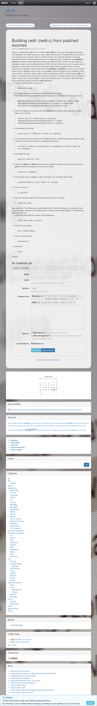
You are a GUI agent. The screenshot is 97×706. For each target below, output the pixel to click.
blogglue (27, 423)
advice (9, 423)
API (9, 481)
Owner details (16, 449)
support (30, 429)
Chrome (13, 493)
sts (23, 430)
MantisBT (13, 504)
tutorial (47, 430)
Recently (14, 440)
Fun (9, 559)
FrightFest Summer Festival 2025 (23, 676)
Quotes (12, 580)
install (43, 426)
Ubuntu (15, 592)
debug (51, 423)
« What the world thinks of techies (20, 25)
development (57, 423)
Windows (13, 596)
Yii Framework (15, 528)
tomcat (42, 430)
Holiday (13, 573)
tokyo (38, 430)
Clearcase (14, 495)
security (14, 430)
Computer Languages (16, 533)
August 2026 (48, 376)
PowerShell (14, 549)
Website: (25, 288)
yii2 (85, 430)
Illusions (13, 575)
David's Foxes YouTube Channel (23, 683)
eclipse (69, 422)
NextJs (12, 514)
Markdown (37, 343)
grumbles (23, 426)
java (51, 426)
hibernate (29, 426)
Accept (90, 703)
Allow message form (41, 335)
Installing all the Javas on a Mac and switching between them (33, 673)
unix (52, 430)
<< (41, 394)
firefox (82, 423)
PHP (11, 547)
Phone (10, 599)
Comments (27, 639)
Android (13, 601)
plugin (73, 426)
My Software (14, 509)
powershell (79, 426)
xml (81, 430)
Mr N (21, 2)
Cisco (12, 585)
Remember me (38, 332)
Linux (12, 587)
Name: (26, 274)
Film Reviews (15, 568)
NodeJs (13, 545)
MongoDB (14, 507)
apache (14, 423)
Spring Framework (17, 521)
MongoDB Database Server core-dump (25, 680)
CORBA (13, 483)
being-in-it (20, 423)
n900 (56, 426)
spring (19, 430)
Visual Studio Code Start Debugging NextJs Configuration (32, 690)
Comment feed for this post (49, 360)
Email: (26, 280)
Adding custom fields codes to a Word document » (70, 25)
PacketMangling (17, 625)
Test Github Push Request (20, 678)
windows (72, 430)
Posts (20, 639)
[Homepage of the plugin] (42, 296)
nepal (60, 425)
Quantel (13, 516)
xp (82, 430)
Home (13, 2)
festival (75, 423)
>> (56, 394)
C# (11, 535)
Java (12, 540)
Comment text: (23, 296)
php (71, 426)
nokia (64, 426)
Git (11, 500)
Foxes (12, 570)
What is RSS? (12, 645)
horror (39, 426)
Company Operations (16, 530)
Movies (12, 578)
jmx (54, 426)
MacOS (13, 594)
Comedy (13, 561)
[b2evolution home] (12, 658)
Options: (25, 333)
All (9, 478)
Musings (15, 566)
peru (67, 426)
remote (10, 430)
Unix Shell (14, 556)
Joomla (12, 502)
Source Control (15, 519)
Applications (12, 488)
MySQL (13, 511)
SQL (11, 554)
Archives (14, 445)
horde (34, 426)
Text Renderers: (23, 343)
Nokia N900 (14, 604)
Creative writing (16, 563)
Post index (15, 442)
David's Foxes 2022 (18, 685)
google (18, 426)
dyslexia (64, 423)
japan (47, 426)
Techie (43, 49)
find (79, 423)
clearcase (37, 423)
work (78, 430)
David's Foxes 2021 (18, 687)
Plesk (10, 606)
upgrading (56, 430)
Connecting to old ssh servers (22, 692)
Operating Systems (15, 582)
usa (61, 430)
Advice (10, 485)
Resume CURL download (20, 671)
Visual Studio (15, 526)
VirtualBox (14, 523)
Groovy (12, 537)
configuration (45, 423)
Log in (87, 2)
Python (12, 552)
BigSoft (4, 2)
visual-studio (65, 430)
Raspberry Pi (17, 589)
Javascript (14, 542)
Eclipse (12, 497)
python (84, 426)
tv (49, 430)
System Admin (13, 608)
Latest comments (18, 447)
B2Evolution (14, 490)
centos (33, 423)
